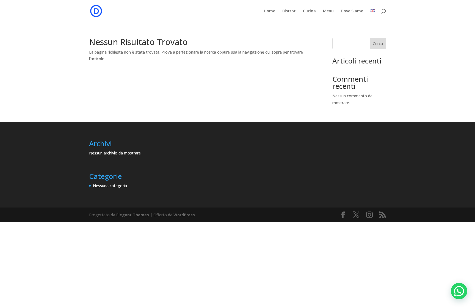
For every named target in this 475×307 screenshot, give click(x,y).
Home (269, 11)
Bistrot (289, 11)
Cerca (378, 43)
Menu (328, 11)
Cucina (309, 11)
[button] (459, 291)
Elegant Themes (132, 214)
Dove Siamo (352, 11)
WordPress (184, 214)
